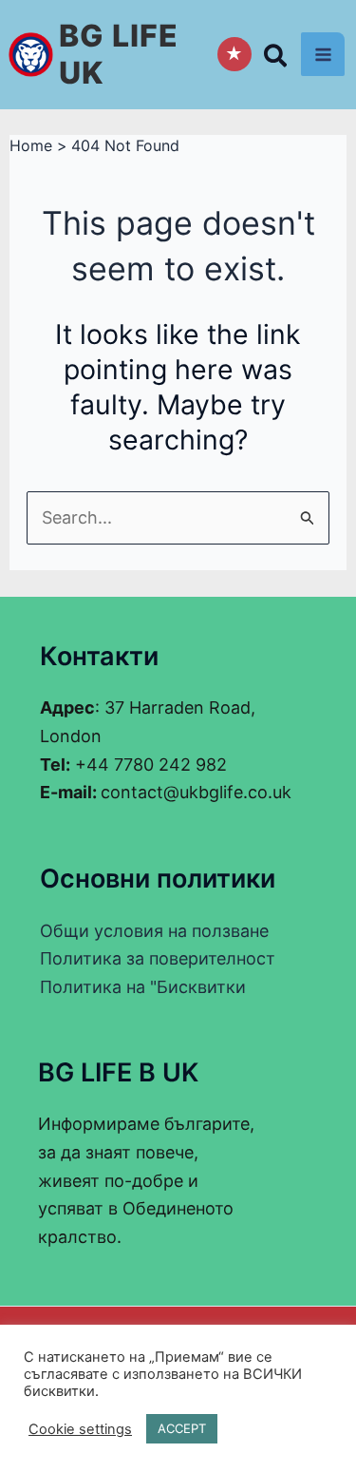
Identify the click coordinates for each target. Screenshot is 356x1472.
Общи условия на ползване (154, 931)
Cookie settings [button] (80, 1429)
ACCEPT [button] (182, 1428)
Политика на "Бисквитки (143, 987)
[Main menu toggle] (323, 54)
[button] (276, 59)
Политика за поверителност (157, 958)
